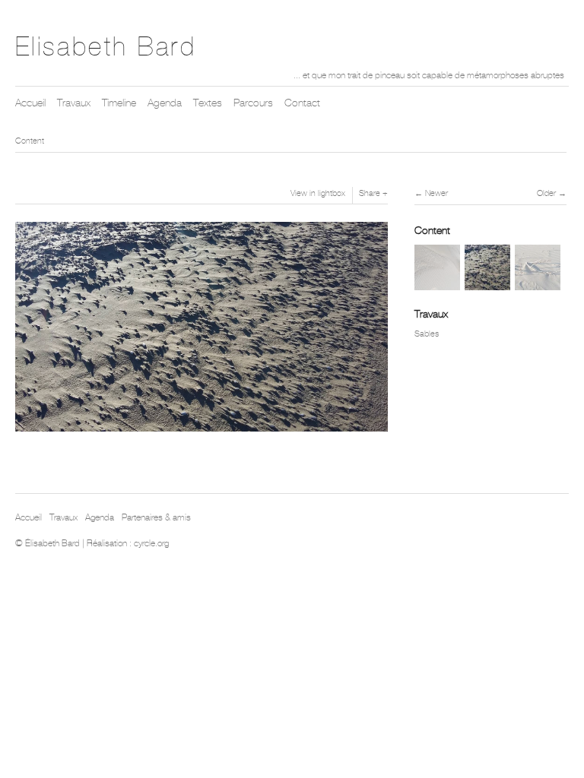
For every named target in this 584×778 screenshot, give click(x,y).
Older (546, 193)
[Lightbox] (201, 433)
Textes (207, 102)
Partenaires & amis (156, 517)
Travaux (73, 102)
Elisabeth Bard (105, 47)
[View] (437, 283)
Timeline (119, 102)
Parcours (253, 102)
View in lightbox (317, 193)
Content (29, 140)
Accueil (30, 102)
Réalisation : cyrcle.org (128, 543)
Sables (426, 334)
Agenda (165, 102)
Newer (436, 193)
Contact (302, 102)
